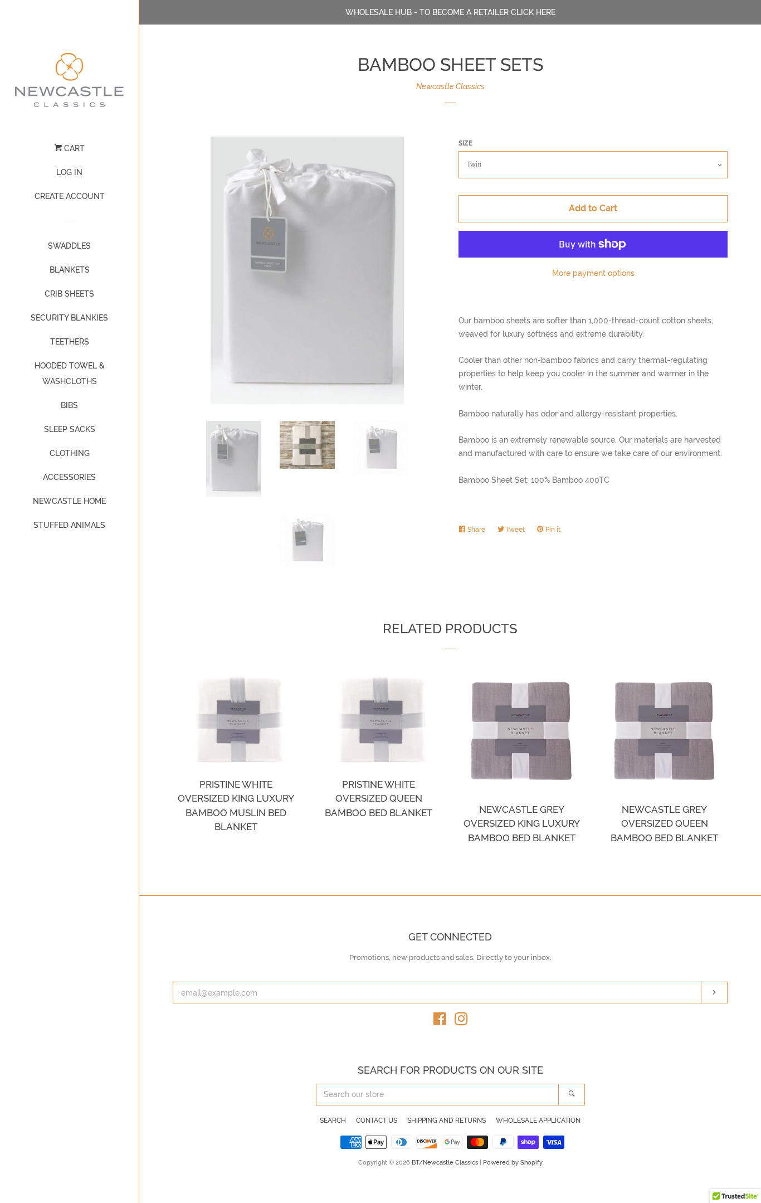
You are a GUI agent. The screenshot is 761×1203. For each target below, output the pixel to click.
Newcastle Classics (450, 86)
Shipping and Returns (446, 1120)
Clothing (70, 453)
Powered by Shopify (513, 1162)
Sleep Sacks (69, 429)
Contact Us (376, 1120)
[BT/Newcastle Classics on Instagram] (461, 1021)
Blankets (70, 269)
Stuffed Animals (69, 525)
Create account (70, 196)
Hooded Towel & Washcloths (70, 373)
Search (333, 1120)
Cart (73, 148)
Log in (69, 172)
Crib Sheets (69, 293)
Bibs (69, 405)
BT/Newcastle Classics (446, 1162)
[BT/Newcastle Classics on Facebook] (440, 1021)
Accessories (69, 477)
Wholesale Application (538, 1120)
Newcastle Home (69, 501)
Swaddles (69, 245)
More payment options (593, 273)
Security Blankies (69, 317)
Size (465, 143)
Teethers (69, 341)
